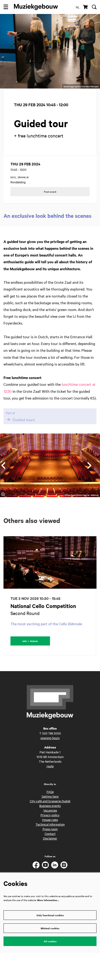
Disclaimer (50, 838)
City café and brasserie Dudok (50, 801)
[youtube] (45, 864)
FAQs (50, 791)
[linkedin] (54, 864)
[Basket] (85, 6)
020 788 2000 (51, 733)
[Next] (90, 465)
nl (78, 7)
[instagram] (63, 864)
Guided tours (24, 419)
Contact (50, 833)
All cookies (50, 941)
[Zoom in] (3, 494)
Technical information (50, 824)
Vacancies (50, 810)
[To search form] (94, 6)
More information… (48, 900)
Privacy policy (50, 815)
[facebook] (36, 864)
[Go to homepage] (36, 7)
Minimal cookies (50, 928)
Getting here (50, 796)
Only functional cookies (50, 915)
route (50, 766)
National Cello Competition (43, 606)
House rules (50, 819)
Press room (50, 829)
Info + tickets (30, 641)
